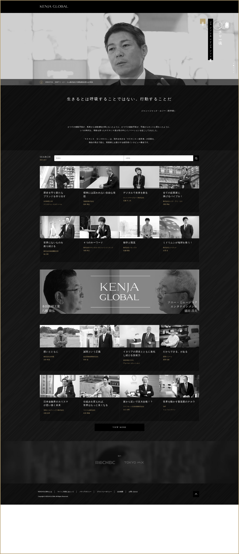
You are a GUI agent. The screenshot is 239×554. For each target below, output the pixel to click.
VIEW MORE (119, 427)
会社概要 (120, 492)
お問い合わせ (133, 492)
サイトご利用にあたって (66, 492)
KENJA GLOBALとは (45, 492)
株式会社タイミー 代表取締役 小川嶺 (67, 82)
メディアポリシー (85, 492)
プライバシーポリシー (104, 492)
